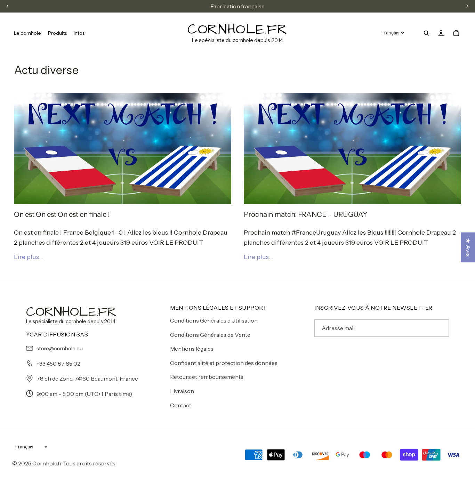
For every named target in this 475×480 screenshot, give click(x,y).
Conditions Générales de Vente (210, 334)
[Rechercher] (426, 33)
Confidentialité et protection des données (223, 362)
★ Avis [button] (468, 247)
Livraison (182, 391)
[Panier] (456, 33)
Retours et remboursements (206, 376)
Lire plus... (28, 257)
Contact (180, 405)
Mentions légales (192, 348)
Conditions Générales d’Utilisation (214, 320)
